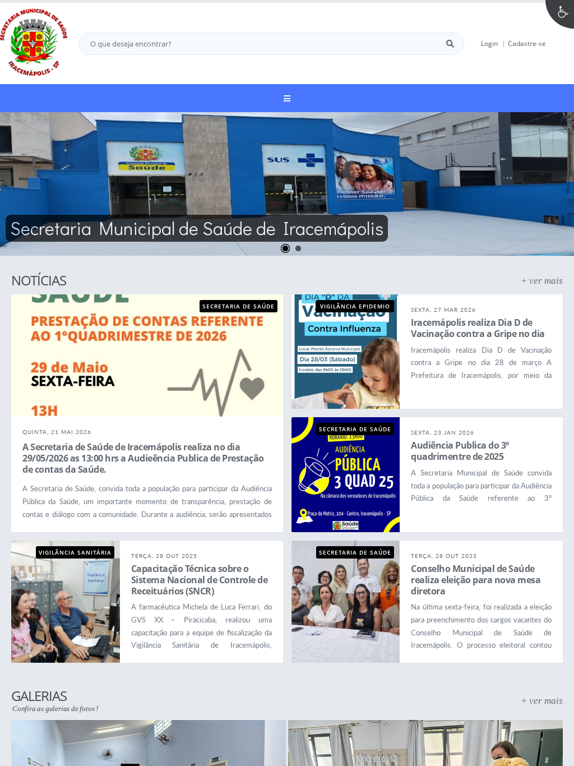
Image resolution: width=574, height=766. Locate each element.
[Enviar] (450, 44)
